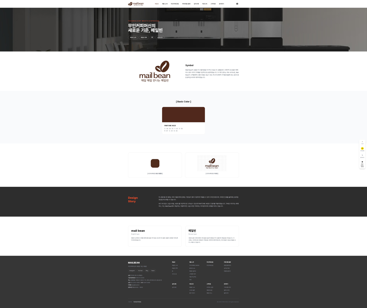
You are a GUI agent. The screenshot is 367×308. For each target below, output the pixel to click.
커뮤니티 (204, 4)
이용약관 (130, 302)
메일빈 (157, 4)
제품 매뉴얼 (209, 290)
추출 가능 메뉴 (192, 277)
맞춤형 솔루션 (227, 271)
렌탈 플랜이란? (227, 265)
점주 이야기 (192, 293)
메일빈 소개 (133, 37)
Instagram (132, 270)
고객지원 (213, 4)
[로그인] (237, 4)
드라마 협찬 (192, 290)
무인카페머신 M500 (194, 265)
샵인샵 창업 (226, 268)
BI (152, 37)
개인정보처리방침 (137, 302)
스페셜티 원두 (192, 274)
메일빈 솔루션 (192, 271)
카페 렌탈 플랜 (186, 4)
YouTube (140, 270)
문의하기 (221, 4)
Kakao (153, 270)
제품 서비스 (209, 293)
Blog (147, 270)
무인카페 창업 (175, 4)
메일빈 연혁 (144, 37)
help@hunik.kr (136, 285)
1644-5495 (146, 282)
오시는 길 (160, 37)
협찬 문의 (226, 293)
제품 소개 (164, 4)
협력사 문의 (226, 290)
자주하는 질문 (210, 287)
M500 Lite (192, 268)
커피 (190, 279)
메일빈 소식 (192, 287)
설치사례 (196, 4)
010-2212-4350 (135, 282)
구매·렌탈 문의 (227, 287)
